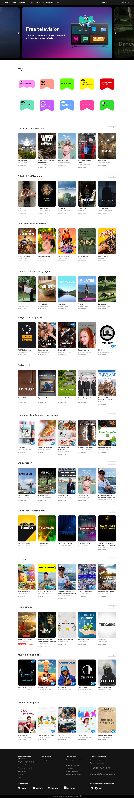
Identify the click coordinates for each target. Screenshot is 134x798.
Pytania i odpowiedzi (97, 763)
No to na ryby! (25, 559)
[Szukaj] (112, 3)
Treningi (49, 3)
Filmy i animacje (37, 3)
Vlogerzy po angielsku (30, 317)
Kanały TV (23, 3)
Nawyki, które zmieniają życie (34, 271)
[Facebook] (92, 788)
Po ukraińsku (25, 607)
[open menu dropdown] (58, 2)
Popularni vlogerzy (28, 702)
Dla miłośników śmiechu (31, 510)
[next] (114, 69)
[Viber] (100, 788)
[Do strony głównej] (10, 2)
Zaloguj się (124, 3)
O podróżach (25, 462)
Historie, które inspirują (31, 128)
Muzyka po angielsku (29, 654)
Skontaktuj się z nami (97, 760)
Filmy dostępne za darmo (32, 223)
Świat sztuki (24, 365)
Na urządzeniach (71, 756)
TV (20, 69)
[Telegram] (96, 788)
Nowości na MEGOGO (30, 175)
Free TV (105, 3)
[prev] (110, 69)
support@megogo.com (103, 774)
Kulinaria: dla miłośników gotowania (38, 415)
